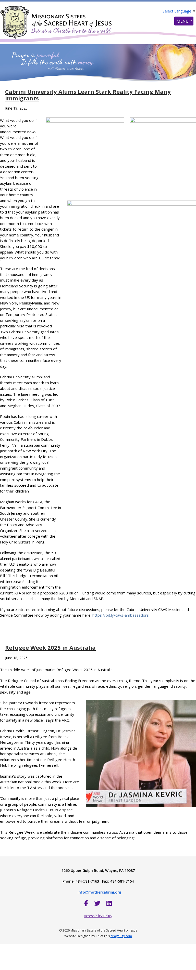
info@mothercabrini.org (99, 892)
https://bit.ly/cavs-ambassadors (120, 615)
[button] (183, 21)
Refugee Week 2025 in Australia (50, 647)
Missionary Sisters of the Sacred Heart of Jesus (56, 19)
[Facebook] (86, 903)
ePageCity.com (121, 936)
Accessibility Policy (98, 915)
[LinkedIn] (109, 903)
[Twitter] (97, 903)
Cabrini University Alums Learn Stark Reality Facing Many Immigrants (88, 95)
